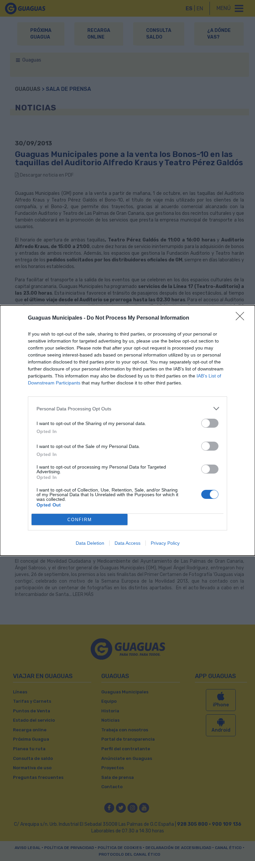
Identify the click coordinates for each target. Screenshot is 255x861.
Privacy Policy (165, 543)
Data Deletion (90, 543)
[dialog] (127, 430)
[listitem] (127, 408)
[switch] (209, 423)
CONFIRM (79, 519)
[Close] (242, 318)
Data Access (127, 543)
